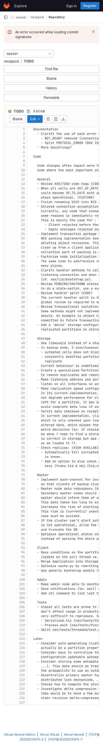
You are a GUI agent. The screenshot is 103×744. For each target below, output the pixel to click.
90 (23, 534)
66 (23, 425)
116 (22, 652)
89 (23, 530)
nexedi (20, 17)
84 (23, 507)
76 (23, 470)
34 (23, 279)
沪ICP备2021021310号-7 (65, 739)
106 (22, 607)
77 (23, 475)
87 (23, 520)
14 (23, 188)
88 (23, 525)
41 (23, 311)
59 (23, 393)
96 (23, 561)
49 (23, 348)
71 (23, 448)
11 (23, 175)
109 (22, 621)
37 (23, 293)
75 (23, 466)
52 (23, 361)
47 (23, 338)
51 (23, 357)
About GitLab (49, 734)
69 (23, 439)
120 (22, 671)
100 (22, 580)
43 (23, 320)
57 (23, 384)
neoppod (11, 61)
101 (22, 584)
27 (23, 247)
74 (23, 461)
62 (23, 407)
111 (22, 630)
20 (23, 216)
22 (23, 225)
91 (23, 539)
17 (23, 202)
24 (23, 234)
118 (22, 661)
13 (23, 184)
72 (23, 452)
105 (22, 602)
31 (23, 266)
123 (22, 684)
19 (23, 211)
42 (23, 316)
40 (23, 307)
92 (23, 543)
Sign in (71, 6)
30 (23, 261)
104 (22, 598)
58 (23, 388)
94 (23, 552)
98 (23, 570)
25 (23, 238)
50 (23, 352)
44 (23, 325)
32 (23, 270)
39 (23, 302)
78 (23, 479)
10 (23, 170)
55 (23, 375)
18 (23, 206)
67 (23, 429)
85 (23, 511)
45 (23, 329)
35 (23, 284)
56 (23, 379)
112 (22, 634)
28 (23, 252)
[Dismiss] (93, 31)
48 (23, 343)
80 (23, 489)
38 (23, 297)
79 (23, 484)
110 (22, 625)
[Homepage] (7, 6)
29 (23, 257)
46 (23, 334)
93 (23, 548)
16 (23, 197)
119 (22, 666)
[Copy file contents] (48, 119)
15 (23, 193)
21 (23, 220)
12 (23, 179)
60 (23, 398)
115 (22, 648)
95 (23, 557)
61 (23, 402)
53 (23, 366)
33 (23, 275)
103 (22, 593)
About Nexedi (74, 734)
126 (22, 698)
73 (23, 457)
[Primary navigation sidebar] (6, 17)
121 (22, 675)
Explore (20, 6)
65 (23, 420)
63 (23, 411)
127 (22, 702)
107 (22, 611)
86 (23, 516)
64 (23, 416)
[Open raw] (56, 119)
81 (23, 493)
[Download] (63, 119)
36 (23, 288)
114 (22, 643)
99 (23, 575)
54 (23, 370)
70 (23, 443)
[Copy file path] (28, 111)
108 (22, 616)
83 (23, 502)
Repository (57, 17)
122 (22, 680)
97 (23, 566)
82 (23, 498)
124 (22, 689)
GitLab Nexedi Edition (19, 734)
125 (22, 693)
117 (22, 657)
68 (23, 434)
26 (23, 243)
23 (23, 229)
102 (22, 589)
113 (22, 639)
